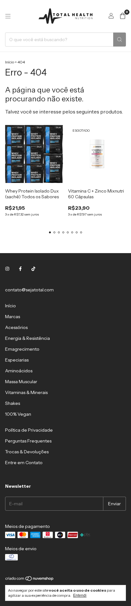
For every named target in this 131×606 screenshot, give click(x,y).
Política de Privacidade (29, 430)
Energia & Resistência (27, 338)
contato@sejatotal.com (29, 290)
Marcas (12, 316)
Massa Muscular (21, 381)
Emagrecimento (22, 349)
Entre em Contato (24, 462)
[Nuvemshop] (29, 580)
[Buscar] (119, 40)
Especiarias (17, 360)
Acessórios (16, 327)
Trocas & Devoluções (27, 452)
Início (9, 62)
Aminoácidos (18, 371)
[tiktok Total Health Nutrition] (33, 269)
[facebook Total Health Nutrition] (20, 269)
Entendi (79, 595)
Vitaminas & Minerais (26, 392)
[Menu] (8, 16)
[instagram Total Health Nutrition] (7, 269)
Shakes (12, 403)
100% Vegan (18, 414)
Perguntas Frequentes (28, 441)
